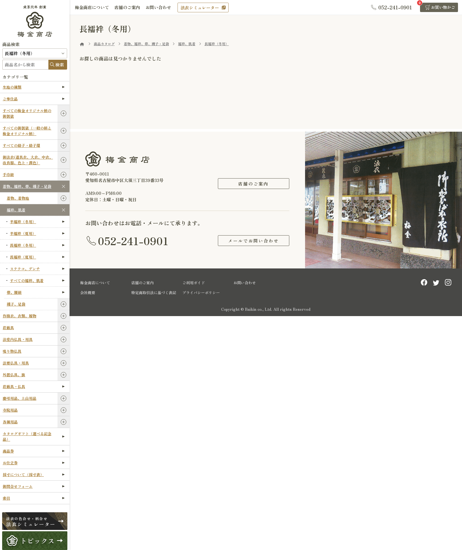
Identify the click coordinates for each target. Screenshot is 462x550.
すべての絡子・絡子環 (21, 145)
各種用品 (10, 421)
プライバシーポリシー (201, 292)
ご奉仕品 (10, 98)
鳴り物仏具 (12, 351)
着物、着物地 (18, 198)
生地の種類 (12, 87)
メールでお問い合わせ (253, 240)
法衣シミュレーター (199, 7)
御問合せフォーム (18, 486)
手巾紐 (8, 174)
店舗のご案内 (127, 7)
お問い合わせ (158, 7)
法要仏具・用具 (16, 363)
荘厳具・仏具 (14, 386)
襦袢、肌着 (16, 210)
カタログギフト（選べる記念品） (27, 436)
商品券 (8, 451)
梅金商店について (92, 7)
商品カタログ (104, 43)
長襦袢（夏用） (23, 257)
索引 (6, 498)
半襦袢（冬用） (23, 221)
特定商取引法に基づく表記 (153, 292)
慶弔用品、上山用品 (19, 398)
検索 (59, 64)
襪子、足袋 (16, 304)
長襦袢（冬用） (23, 245)
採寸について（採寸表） (23, 474)
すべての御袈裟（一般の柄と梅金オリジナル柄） (27, 130)
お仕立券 (10, 462)
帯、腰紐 (14, 292)
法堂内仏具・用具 (18, 339)
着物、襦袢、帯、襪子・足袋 (27, 186)
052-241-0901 (133, 240)
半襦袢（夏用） (23, 233)
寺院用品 (10, 410)
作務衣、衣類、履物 (19, 315)
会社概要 (87, 292)
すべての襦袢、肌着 (27, 280)
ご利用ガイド (193, 282)
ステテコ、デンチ (25, 268)
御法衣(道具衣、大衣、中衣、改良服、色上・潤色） (28, 159)
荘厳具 (8, 327)
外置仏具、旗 (14, 374)
